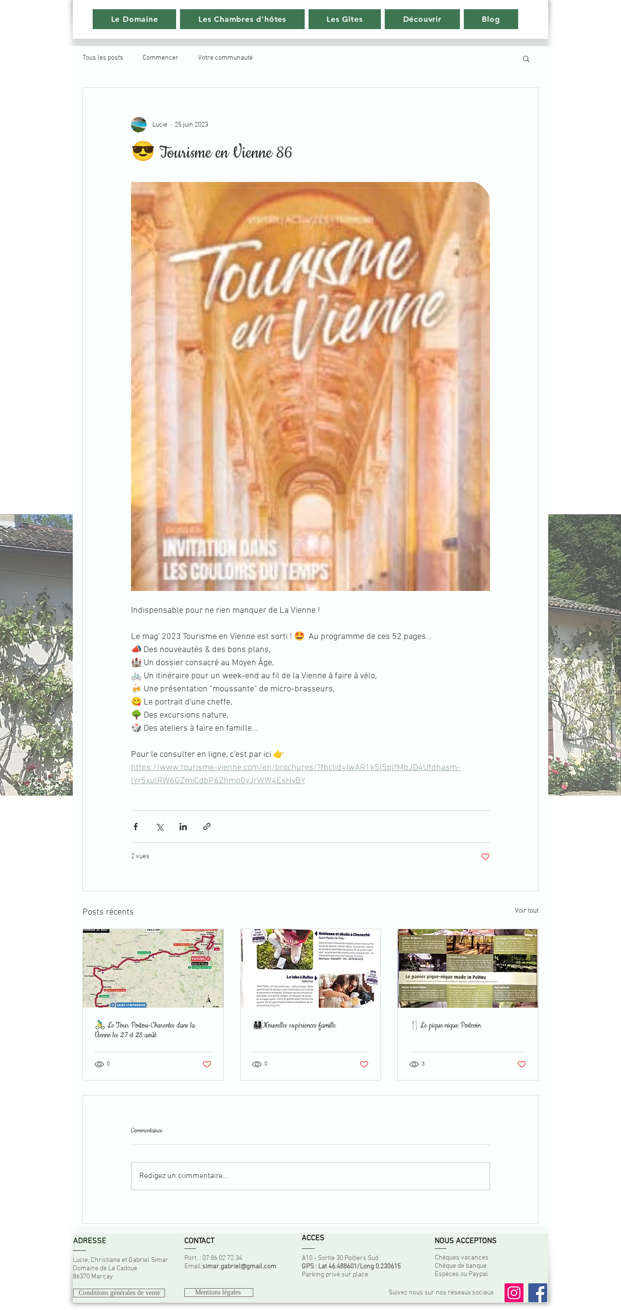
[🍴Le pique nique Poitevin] (468, 968)
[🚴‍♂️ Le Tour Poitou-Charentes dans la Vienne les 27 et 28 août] (153, 968)
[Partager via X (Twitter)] (159, 826)
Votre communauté (225, 58)
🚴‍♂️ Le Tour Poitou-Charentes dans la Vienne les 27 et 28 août (145, 1030)
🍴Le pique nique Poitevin (445, 1026)
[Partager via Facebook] (135, 826)
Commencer (161, 58)
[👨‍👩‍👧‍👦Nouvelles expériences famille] (311, 968)
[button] (526, 58)
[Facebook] (537, 1292)
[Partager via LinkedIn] (183, 826)
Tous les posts (102, 58)
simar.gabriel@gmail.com (239, 1266)
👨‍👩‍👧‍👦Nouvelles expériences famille (294, 1026)
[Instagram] (514, 1292)
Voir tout (527, 911)
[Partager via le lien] (207, 826)
